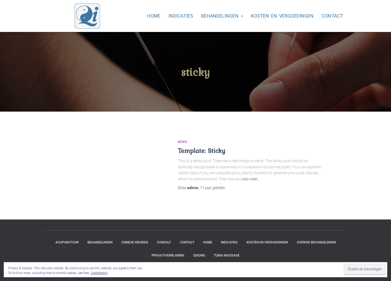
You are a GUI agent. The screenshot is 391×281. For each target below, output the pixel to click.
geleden (212, 188)
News (182, 142)
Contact (332, 16)
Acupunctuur (67, 242)
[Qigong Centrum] (72, 16)
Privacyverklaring (168, 255)
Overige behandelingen (316, 242)
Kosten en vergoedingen (282, 16)
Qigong (199, 255)
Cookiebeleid (98, 273)
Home (153, 16)
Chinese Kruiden (134, 242)
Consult (164, 242)
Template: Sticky (202, 151)
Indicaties (180, 16)
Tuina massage (227, 255)
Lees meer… (250, 179)
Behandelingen (220, 16)
